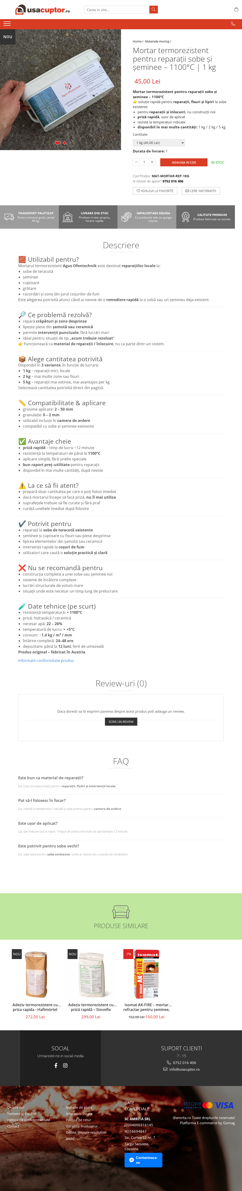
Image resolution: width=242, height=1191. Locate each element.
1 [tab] (57, 142)
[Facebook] (56, 1065)
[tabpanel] (60, 89)
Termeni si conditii (22, 1113)
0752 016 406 (184, 1062)
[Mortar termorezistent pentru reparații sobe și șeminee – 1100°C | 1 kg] (60, 89)
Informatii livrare (79, 1113)
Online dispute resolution (86, 1132)
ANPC (70, 1138)
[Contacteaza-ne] (233, 24)
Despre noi (15, 1107)
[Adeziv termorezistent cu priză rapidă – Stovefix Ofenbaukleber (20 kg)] (90, 974)
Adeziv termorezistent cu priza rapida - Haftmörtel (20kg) (35, 1007)
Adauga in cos (184, 162)
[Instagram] (65, 1065)
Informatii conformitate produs (46, 660)
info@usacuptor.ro (184, 1069)
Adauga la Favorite (156, 191)
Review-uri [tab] (121, 684)
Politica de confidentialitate (28, 1120)
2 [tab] (64, 142)
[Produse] (8, 25)
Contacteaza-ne (147, 1160)
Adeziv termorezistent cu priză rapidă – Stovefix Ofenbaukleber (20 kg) (90, 1007)
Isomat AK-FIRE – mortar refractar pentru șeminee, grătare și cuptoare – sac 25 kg (146, 1007)
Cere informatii (202, 191)
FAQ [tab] (121, 762)
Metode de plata (79, 1107)
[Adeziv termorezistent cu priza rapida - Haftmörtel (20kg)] (34, 974)
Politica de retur (78, 1120)
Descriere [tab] (121, 245)
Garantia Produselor (82, 1126)
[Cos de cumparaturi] (235, 9)
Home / (138, 41)
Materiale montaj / (158, 41)
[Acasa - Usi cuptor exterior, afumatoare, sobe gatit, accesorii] (42, 9)
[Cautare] (153, 9)
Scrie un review (121, 722)
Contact (13, 1126)
